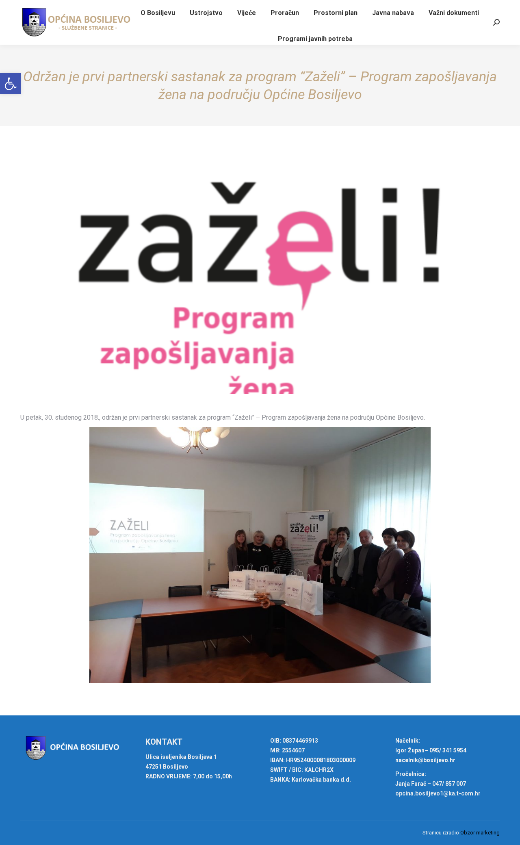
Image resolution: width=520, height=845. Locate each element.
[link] (10, 83)
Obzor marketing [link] (480, 833)
